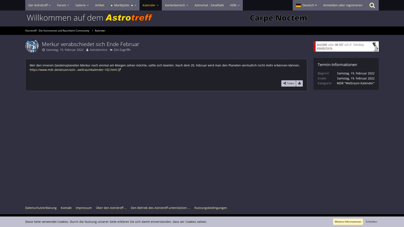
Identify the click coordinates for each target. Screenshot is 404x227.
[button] (306, 5)
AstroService (98, 50)
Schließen (371, 221)
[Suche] (372, 5)
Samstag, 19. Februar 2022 (65, 50)
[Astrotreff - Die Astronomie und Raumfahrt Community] (202, 18)
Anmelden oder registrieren (343, 5)
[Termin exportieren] (299, 83)
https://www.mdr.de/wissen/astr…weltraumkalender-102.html (73, 70)
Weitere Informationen (348, 221)
